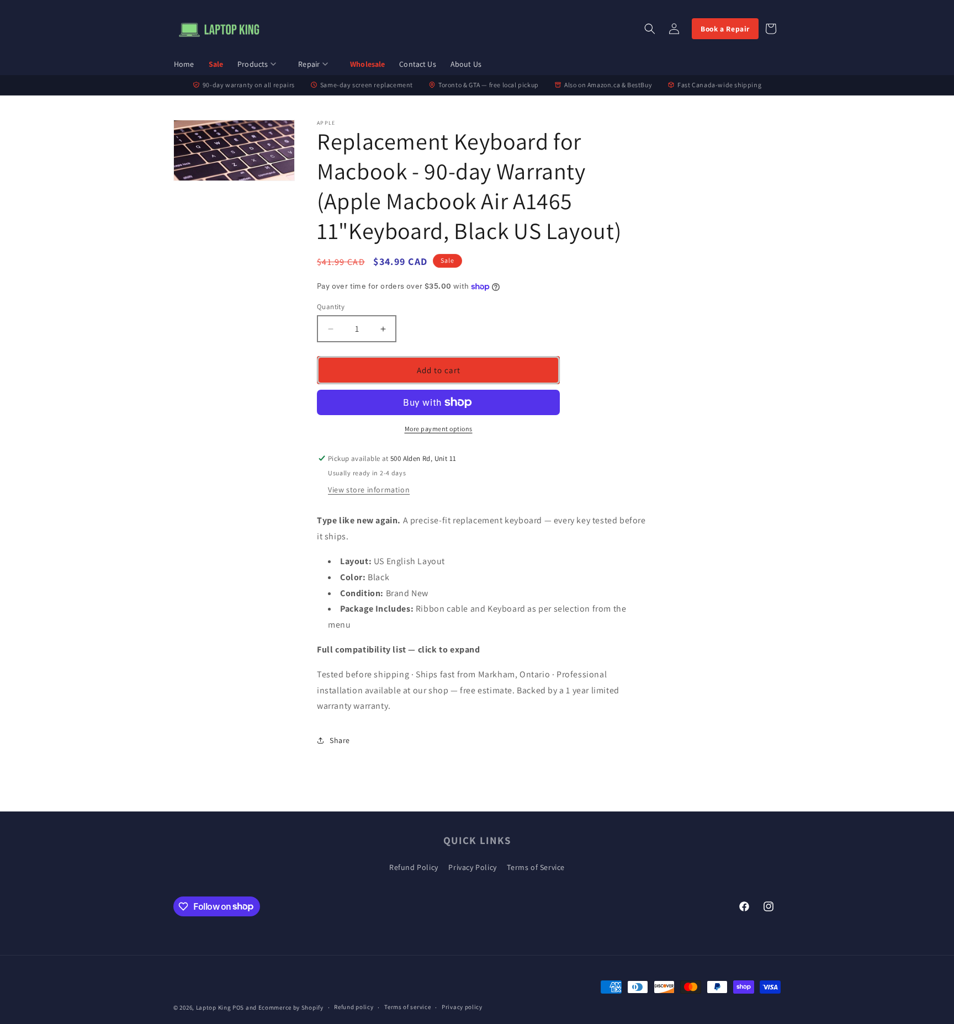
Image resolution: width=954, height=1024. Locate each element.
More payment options (439, 429)
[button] (260, 65)
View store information (369, 490)
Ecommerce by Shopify (291, 1007)
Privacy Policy (472, 867)
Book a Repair (725, 29)
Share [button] (340, 740)
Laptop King (213, 1007)
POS (238, 1007)
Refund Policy (413, 867)
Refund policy (353, 1007)
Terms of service (407, 1007)
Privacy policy (462, 1007)
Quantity (330, 306)
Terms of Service (536, 867)
